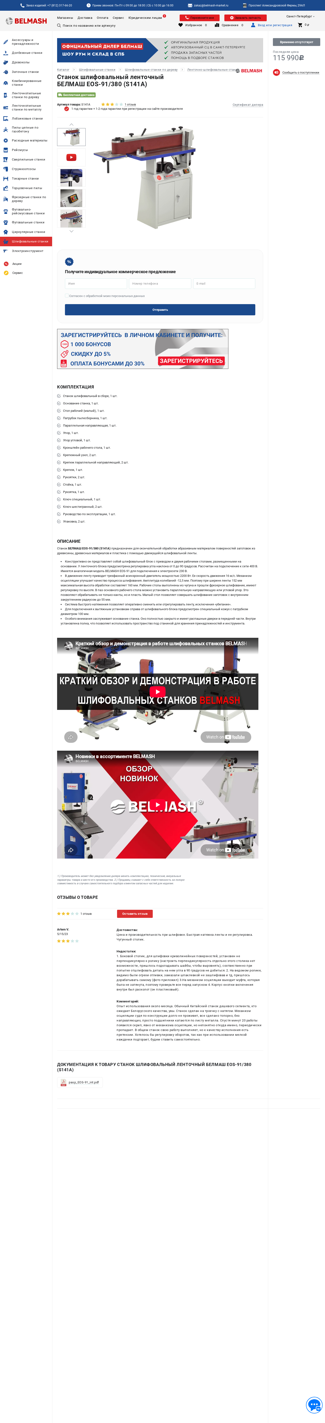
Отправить (160, 310)
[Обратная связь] (314, 1405)
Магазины (65, 18)
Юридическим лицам (145, 18)
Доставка (85, 18)
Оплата (102, 18)
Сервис (118, 18)
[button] (71, 124)
